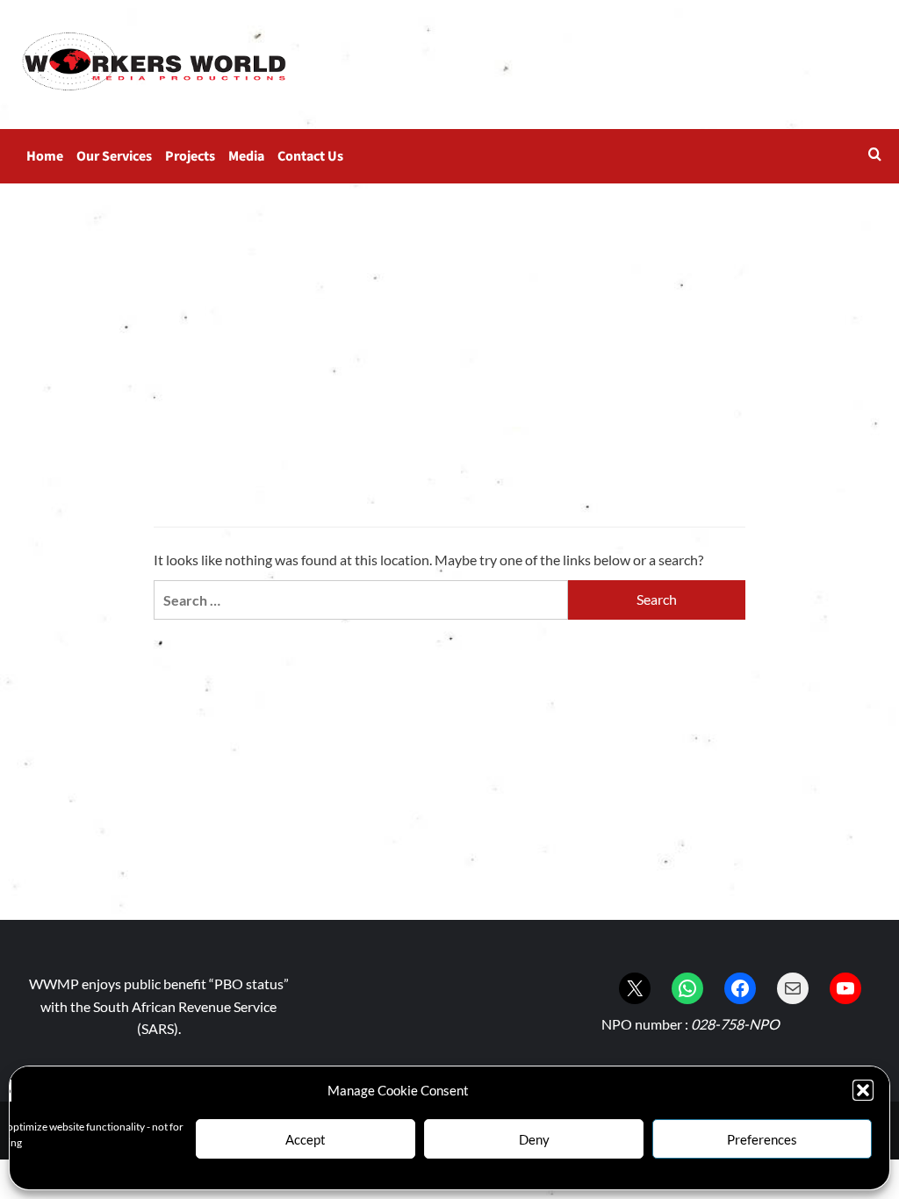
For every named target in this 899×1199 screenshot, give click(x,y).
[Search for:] (361, 600)
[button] (863, 1090)
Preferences (762, 1139)
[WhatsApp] (687, 988)
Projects (190, 156)
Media (246, 156)
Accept (305, 1139)
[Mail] (793, 988)
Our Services (114, 156)
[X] (635, 988)
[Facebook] (740, 988)
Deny (534, 1139)
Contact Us (310, 156)
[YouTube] (845, 988)
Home (44, 156)
